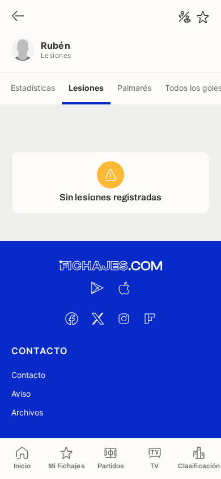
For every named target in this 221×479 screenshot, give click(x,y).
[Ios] (123, 287)
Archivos (27, 412)
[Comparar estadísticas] (185, 17)
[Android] (97, 287)
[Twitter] (97, 318)
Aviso (21, 393)
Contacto (28, 375)
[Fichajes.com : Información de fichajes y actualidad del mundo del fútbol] (110, 265)
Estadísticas (33, 88)
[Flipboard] (149, 318)
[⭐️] (203, 17)
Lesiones (86, 88)
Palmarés (134, 88)
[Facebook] (71, 318)
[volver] (18, 16)
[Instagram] (123, 318)
